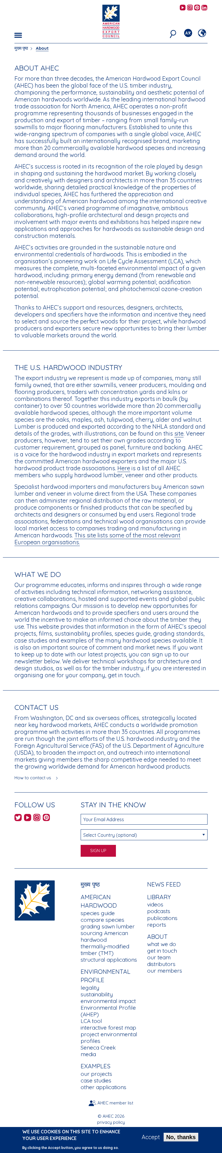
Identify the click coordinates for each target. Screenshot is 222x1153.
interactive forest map (108, 1027)
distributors (161, 963)
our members (164, 970)
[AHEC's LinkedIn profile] (204, 8)
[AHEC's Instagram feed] (190, 8)
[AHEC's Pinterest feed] (197, 8)
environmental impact (108, 1000)
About (42, 48)
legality (90, 987)
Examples (95, 1066)
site (179, 433)
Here (123, 468)
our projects (96, 1073)
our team (159, 957)
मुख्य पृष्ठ (21, 48)
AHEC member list (115, 1103)
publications (162, 918)
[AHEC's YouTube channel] (183, 8)
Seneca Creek (98, 1047)
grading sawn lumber (108, 926)
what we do (161, 944)
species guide (98, 913)
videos (155, 904)
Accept (151, 1137)
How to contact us (32, 777)
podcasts (158, 911)
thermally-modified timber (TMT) (105, 949)
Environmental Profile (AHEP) (108, 1011)
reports (156, 924)
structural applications (109, 959)
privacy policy (111, 1122)
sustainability (97, 994)
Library (159, 897)
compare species (102, 919)
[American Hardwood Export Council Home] (110, 21)
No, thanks (181, 1137)
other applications (103, 1087)
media (88, 1054)
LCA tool (91, 1020)
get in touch (162, 950)
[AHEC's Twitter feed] (18, 818)
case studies (96, 1080)
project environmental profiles (109, 1037)
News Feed (164, 884)
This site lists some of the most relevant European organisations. (97, 539)
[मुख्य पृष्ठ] (34, 899)
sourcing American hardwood (104, 936)
